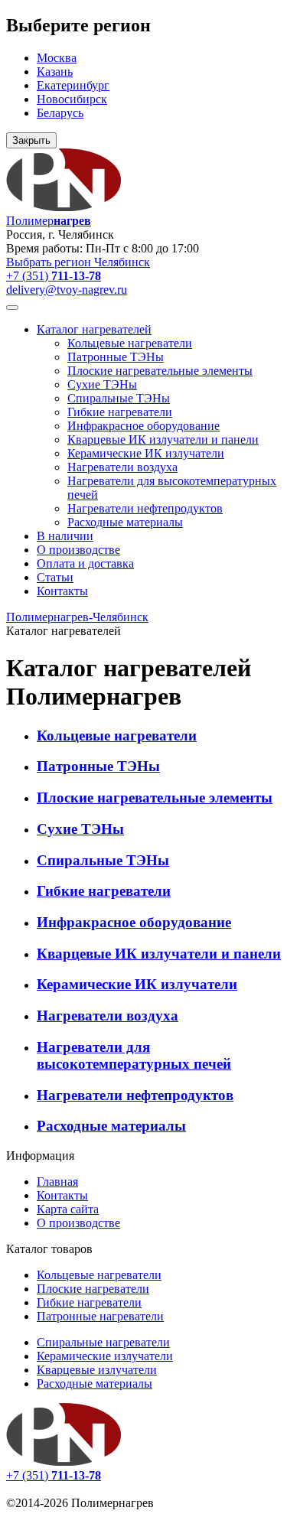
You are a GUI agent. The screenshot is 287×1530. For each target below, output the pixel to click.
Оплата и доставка (85, 563)
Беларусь (60, 112)
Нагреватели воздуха (122, 467)
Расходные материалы (125, 522)
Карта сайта (68, 1209)
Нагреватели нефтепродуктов (145, 508)
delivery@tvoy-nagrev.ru (66, 289)
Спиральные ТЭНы (118, 398)
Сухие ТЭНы (102, 384)
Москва (57, 57)
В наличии (65, 535)
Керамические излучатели (105, 1355)
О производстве (78, 549)
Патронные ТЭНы (115, 356)
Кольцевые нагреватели (129, 343)
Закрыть (31, 140)
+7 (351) (53, 275)
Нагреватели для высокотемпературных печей (134, 1055)
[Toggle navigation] (12, 307)
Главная (57, 1181)
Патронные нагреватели (100, 1316)
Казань (55, 71)
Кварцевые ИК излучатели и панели (163, 439)
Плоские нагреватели (93, 1288)
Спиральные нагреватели (103, 1342)
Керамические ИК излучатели (145, 453)
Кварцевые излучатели (97, 1369)
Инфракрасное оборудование (143, 425)
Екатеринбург (73, 85)
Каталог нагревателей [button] (94, 329)
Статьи (55, 577)
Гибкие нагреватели (119, 411)
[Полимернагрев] (63, 1461)
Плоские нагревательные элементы (160, 370)
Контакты (62, 590)
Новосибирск (72, 99)
